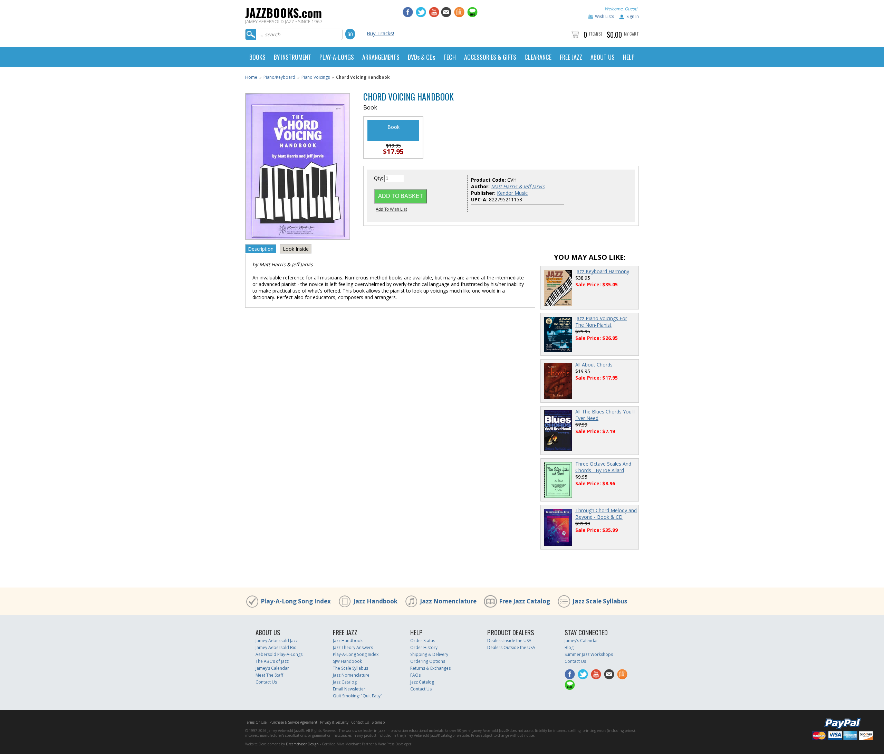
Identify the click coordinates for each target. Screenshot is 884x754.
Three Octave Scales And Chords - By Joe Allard (603, 467)
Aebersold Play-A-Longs (279, 654)
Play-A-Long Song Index (296, 601)
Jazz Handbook (375, 601)
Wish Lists (604, 16)
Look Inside (296, 249)
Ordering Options (427, 661)
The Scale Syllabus (350, 668)
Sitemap (378, 722)
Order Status (422, 640)
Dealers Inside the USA (509, 640)
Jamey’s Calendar (272, 668)
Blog (569, 647)
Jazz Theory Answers (353, 647)
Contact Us (266, 682)
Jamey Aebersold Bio (276, 647)
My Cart (631, 34)
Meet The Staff (269, 675)
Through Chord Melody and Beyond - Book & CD (606, 513)
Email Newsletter (349, 689)
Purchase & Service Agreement (293, 722)
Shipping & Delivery (429, 654)
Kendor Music (512, 193)
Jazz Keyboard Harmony (602, 271)
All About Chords (594, 364)
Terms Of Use (256, 722)
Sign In (632, 16)
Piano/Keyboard (279, 77)
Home (251, 77)
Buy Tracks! (380, 33)
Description (260, 249)
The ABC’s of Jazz (272, 661)
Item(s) (595, 34)
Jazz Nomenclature (448, 601)
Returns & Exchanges (430, 668)
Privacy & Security (334, 722)
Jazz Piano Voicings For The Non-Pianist (601, 321)
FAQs (415, 675)
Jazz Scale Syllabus (600, 601)
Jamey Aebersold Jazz (277, 640)
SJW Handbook (347, 661)
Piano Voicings (315, 77)
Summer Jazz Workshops (589, 654)
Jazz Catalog (345, 682)
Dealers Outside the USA (511, 647)
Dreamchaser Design (302, 744)
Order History (424, 647)
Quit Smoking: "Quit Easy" (357, 696)
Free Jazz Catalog (524, 601)
